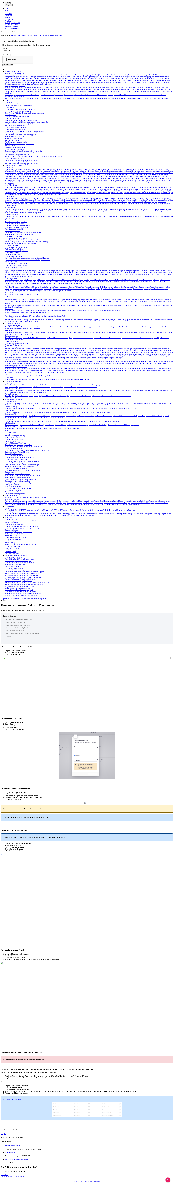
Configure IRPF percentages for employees (98, 82)
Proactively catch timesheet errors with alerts (154, 176)
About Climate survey (36, 416)
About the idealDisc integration (33, 501)
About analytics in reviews (13, 403)
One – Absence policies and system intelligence (20, 109)
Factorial (22, 1176)
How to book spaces (25, 379)
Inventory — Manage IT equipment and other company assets (43, 515)
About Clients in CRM (40, 316)
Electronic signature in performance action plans (153, 332)
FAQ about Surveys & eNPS (26, 417)
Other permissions (65, 387)
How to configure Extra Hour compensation (50, 174)
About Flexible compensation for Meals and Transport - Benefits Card (27, 287)
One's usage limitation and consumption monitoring (21, 153)
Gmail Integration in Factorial (109, 501)
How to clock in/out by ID (69, 169)
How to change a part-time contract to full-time (116, 363)
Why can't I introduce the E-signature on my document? (48, 332)
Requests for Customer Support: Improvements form (21, 575)
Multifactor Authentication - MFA (15, 80)
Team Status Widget (159, 174)
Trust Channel (9, 410)
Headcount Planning (11, 318)
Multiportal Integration (63, 356)
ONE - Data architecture (12, 118)
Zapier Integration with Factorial (15, 503)
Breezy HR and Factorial (116, 503)
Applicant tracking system (13, 347)
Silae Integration (89, 280)
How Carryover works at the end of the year (113, 202)
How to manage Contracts (24, 361)
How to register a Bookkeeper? (93, 272)
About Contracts (10, 361)
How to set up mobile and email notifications (73, 87)
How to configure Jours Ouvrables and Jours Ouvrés (152, 200)
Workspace (8, 298)
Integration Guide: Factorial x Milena (117, 280)
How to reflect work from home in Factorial (73, 178)
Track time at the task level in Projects (17, 263)
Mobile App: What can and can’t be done (71, 82)
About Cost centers (11, 300)
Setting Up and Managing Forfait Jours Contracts (124, 176)
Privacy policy (14, 1176)
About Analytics (109, 396)
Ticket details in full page (13, 546)
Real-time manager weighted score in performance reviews (37, 405)
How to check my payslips (86, 327)
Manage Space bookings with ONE (16, 127)
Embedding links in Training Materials (17, 452)
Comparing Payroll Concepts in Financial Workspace (95, 301)
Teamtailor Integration (101, 503)
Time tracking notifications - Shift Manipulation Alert (21, 526)
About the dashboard (11, 87)
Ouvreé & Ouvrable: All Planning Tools (106, 216)
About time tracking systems (115, 169)
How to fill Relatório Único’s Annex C (17, 443)
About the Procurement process (56, 310)
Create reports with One (77, 396)
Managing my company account (15, 73)
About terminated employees (84, 361)
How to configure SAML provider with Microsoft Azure (148, 75)
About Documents (11, 327)
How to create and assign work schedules (53, 173)
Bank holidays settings (62, 193)
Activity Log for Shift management (29, 213)
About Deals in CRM (25, 316)
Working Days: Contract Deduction (130, 216)
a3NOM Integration (30, 280)
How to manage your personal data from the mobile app (22, 95)
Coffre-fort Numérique (12, 341)
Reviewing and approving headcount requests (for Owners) (102, 320)
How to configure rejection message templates (41, 354)
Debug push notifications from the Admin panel (43, 82)
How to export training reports (14, 439)
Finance (7, 296)
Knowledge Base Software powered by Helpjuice (87, 1181)
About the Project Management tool (16, 222)
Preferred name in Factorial (64, 91)
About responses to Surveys (87, 416)
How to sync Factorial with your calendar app (138, 87)
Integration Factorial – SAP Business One (106, 504)
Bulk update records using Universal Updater (40, 372)
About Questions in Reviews (68, 403)
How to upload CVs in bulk (147, 354)
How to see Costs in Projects (14, 236)
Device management (96, 510)
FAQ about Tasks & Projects (14, 249)
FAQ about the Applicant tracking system (142, 352)
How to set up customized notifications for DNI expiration (27, 392)
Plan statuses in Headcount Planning (26, 321)
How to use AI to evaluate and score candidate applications (75, 354)
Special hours (9, 174)
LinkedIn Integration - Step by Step (81, 504)
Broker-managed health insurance (61, 291)
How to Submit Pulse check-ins (71, 428)
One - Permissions (10, 115)
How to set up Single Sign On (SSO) (87, 75)
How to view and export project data (16, 227)
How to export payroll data (31, 271)
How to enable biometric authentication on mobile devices (34, 89)
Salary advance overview (13, 294)
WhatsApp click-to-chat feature (155, 350)
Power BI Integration (125, 501)
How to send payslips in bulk (69, 327)
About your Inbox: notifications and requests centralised (105, 87)
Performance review (11, 401)
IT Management (10, 506)
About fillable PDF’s (29, 338)
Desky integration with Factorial (157, 503)
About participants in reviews (49, 403)
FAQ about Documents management (129, 327)
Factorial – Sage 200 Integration (153, 280)
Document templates (11, 336)
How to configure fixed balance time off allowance (94, 198)
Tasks (6, 374)
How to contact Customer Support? (22, 35)
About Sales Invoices (11, 316)
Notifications (9, 517)
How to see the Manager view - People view (19, 234)
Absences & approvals (12, 185)
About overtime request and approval (146, 171)
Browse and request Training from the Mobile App (21, 479)
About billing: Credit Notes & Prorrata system (19, 559)
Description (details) (8, 55)
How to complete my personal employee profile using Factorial (39, 87)
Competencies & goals (12, 407)
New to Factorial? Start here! (14, 71)
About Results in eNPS (129, 416)
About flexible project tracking (14, 229)
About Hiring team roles (78, 356)
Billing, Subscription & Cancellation (16, 555)
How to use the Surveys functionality (16, 416)
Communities (9, 419)
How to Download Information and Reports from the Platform (118, 98)
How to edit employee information (137, 80)
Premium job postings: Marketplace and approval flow (126, 356)
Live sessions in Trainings (13, 490)
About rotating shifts (109, 209)
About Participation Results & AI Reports (48, 428)
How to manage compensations (97, 271)
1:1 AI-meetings (10, 423)
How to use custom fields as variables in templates (23, 633)
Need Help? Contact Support (14, 568)
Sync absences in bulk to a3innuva (109, 281)
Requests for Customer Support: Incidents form (20, 579)
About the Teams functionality (29, 368)
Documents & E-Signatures (13, 323)
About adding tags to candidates (102, 350)
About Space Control (11, 379)
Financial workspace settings (45, 301)
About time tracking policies (14, 169)
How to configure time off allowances (65, 198)
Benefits (7, 285)
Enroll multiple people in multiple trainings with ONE (22, 160)
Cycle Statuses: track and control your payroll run (27, 272)
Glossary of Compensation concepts (32, 274)
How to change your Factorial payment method (20, 562)
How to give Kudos (11, 432)
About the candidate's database (14, 349)
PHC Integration (99, 280)
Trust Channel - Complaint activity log (99, 412)
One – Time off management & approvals (18, 111)
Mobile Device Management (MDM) (45, 510)
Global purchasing (122, 510)
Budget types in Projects (12, 254)
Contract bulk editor (63, 363)
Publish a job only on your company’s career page (107, 358)
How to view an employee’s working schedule (40, 91)
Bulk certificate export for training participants (19, 466)
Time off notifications (11, 519)
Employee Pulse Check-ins (13, 426)
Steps (9, 636)
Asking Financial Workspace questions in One (126, 301)
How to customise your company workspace (116, 77)
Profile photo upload (79, 91)
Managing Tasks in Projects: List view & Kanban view (22, 240)
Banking (22, 312)
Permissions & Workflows (13, 381)
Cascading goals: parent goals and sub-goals (122, 408)
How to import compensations (50, 271)
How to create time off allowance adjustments (152, 187)
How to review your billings (14, 557)
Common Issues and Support (151, 305)
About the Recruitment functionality (36, 349)
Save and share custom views (122, 82)
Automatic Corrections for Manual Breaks (45, 178)
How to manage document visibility (153, 327)
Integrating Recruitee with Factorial (135, 503)
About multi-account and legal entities (132, 78)
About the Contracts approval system (44, 361)
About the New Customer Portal (15, 564)
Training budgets (10, 472)
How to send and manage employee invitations (83, 98)
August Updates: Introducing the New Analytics (54, 396)
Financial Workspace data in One (15, 129)
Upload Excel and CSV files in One (16, 149)
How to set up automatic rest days (29, 211)
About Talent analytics (125, 403)
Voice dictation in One (12, 140)
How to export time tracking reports (28, 173)
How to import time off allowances (124, 200)
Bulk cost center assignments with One (17, 155)
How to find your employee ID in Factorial (66, 89)
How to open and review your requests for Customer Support (24, 572)
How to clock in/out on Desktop (50, 171)
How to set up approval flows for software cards (30, 310)
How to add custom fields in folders (18, 625)
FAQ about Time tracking (74, 173)
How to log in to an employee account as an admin (89, 78)
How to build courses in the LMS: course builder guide (22, 461)
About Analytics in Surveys (105, 416)
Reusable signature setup (25, 334)
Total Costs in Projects (12, 252)
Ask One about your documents (15, 126)
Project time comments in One (14, 158)
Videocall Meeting (73, 425)
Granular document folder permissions (66, 385)
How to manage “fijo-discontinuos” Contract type (157, 361)
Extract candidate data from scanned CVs (47, 358)
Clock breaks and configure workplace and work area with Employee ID (131, 182)
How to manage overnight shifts (157, 209)
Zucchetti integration (76, 280)
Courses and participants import (15, 463)
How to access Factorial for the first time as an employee (105, 91)
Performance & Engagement (14, 399)
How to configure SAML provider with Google (114, 75)
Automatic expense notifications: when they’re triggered (22, 528)
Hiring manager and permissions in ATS (135, 349)
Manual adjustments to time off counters (86, 202)
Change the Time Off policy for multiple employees (124, 203)
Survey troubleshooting (55, 417)
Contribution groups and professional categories (67, 370)
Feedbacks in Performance (96, 405)
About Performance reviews (108, 403)
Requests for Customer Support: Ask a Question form (22, 573)
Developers (131, 510)
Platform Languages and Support (57, 98)
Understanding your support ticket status (17, 588)
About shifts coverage (67, 211)
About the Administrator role (44, 385)
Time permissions (10, 387)
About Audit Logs (76, 77)
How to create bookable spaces (42, 379)
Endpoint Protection (109, 510)
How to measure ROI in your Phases (16, 256)
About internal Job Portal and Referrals (109, 349)
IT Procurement (28, 510)
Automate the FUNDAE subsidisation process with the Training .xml (27, 450)
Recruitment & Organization (14, 345)
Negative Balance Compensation (51, 180)
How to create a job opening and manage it (64, 350)
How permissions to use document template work (84, 338)
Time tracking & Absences (13, 165)
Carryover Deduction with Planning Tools (59, 216)
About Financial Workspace (26, 300)
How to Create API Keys (62, 77)
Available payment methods (13, 566)
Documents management (13, 325)
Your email (5, 48)
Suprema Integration (50, 501)
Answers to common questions (14, 97)
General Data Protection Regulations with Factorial (129, 350)
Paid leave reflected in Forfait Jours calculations (25, 180)
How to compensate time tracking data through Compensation (63, 272)
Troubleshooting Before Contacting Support (19, 590)
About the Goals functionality (14, 408)
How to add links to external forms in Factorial (153, 98)
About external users (28, 385)
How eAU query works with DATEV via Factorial (46, 283)
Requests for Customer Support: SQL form (18, 581)
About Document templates (13, 338)
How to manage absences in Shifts (135, 211)
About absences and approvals (14, 187)
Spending (8, 303)
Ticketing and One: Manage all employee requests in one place (25, 131)
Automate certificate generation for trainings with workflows (24, 446)
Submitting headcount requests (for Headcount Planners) (65, 320)
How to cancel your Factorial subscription (18, 561)
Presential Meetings (61, 425)
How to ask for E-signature (89, 332)
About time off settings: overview (15, 198)
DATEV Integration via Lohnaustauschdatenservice (53, 280)
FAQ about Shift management (49, 211)
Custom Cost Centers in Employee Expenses (22, 301)
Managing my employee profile (15, 86)
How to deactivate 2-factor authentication (40, 80)
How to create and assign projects (15, 223)
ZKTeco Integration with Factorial (68, 501)
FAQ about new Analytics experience (26, 396)
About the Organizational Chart (49, 368)
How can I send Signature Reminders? (125, 332)
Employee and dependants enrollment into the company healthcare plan (75, 289)
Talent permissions (39, 387)
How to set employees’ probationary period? (109, 368)
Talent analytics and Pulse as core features (145, 403)
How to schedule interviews (18, 354)
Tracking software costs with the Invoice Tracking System (85, 310)
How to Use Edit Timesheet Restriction (96, 174)
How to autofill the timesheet (108, 173)
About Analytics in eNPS (146, 416)
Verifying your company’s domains (143, 82)
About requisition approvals (86, 352)
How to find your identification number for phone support (23, 593)
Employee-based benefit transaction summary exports (115, 289)
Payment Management (12, 312)
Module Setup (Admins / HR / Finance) (33, 305)
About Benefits (115, 287)
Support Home (5, 599)
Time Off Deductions (11, 214)
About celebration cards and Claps (29, 421)
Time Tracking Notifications (14, 524)
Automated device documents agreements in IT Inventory (104, 514)
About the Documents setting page (107, 327)
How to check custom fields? (15, 631)
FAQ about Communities (62, 421)
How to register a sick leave (113, 193)
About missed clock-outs (91, 173)
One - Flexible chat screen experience (17, 116)
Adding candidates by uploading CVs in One (19, 144)
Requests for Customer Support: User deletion (19, 586)
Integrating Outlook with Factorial (143, 501)
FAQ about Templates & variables (57, 338)
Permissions (8, 383)
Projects (7, 220)
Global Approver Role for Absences (112, 191)
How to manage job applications (45, 356)
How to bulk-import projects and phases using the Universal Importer (27, 258)
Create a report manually (123, 396)
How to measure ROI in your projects (17, 247)
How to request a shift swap (115, 211)
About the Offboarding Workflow (84, 390)
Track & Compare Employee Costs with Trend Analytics (123, 300)
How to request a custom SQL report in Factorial (20, 591)
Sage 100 (161, 281)
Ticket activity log (10, 550)
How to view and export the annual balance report (90, 211)
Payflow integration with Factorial (36, 503)
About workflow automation (64, 390)
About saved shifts (122, 209)
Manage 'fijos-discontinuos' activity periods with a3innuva (139, 281)
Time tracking (9, 167)
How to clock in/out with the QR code (27, 171)
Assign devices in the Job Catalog (45, 514)
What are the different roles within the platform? (138, 368)
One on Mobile (9, 107)
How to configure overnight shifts (24, 174)
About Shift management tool (33, 209)
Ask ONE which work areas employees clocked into (21, 164)
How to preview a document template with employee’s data (141, 338)
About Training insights (12, 437)
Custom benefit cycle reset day (42, 289)
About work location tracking (51, 169)
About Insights (9, 396)
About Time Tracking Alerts (14, 533)
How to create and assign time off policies (39, 198)
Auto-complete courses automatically (16, 459)
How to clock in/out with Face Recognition (92, 169)
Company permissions (52, 387)
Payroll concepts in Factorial (14, 271)
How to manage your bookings (62, 379)
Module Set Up (44, 312)
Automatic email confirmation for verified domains (156, 91)
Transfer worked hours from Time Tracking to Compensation (137, 272)
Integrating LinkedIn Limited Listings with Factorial (76, 503)
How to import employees (61, 80)
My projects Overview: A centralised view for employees (23, 232)
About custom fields (158, 77)
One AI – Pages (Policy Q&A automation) (18, 106)
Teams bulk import (45, 370)
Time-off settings (10, 196)
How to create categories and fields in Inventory (78, 515)
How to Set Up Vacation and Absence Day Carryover (42, 202)
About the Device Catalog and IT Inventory (146, 514)
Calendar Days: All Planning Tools (35, 216)
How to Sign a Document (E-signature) (17, 332)
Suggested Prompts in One (13, 138)
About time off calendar (115, 189)
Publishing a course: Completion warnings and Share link (23, 475)
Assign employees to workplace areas (145, 370)
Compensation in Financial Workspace (92, 300)
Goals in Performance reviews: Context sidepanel (72, 405)
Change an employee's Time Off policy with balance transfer (89, 203)
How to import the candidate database (65, 352)
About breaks (65, 171)
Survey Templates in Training (14, 456)
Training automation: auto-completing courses (19, 457)
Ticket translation (10, 552)
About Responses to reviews (31, 403)
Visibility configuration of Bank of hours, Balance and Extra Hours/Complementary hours (79, 182)
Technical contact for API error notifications (19, 84)
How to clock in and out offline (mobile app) (36, 182)
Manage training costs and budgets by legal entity (20, 483)
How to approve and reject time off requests (123, 187)
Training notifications (11, 530)
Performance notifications (13, 539)
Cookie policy (5, 1176)
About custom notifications (13, 390)
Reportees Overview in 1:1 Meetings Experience (123, 425)
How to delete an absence (78, 193)
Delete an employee (138, 363)
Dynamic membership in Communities (107, 421)
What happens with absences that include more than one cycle (60, 200)
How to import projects (12, 231)
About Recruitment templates (71, 349)
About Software (10, 310)
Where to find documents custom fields (19, 619)
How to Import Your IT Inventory (24, 514)
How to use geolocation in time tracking (137, 169)
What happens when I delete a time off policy (26, 200)
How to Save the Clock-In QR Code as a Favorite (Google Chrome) (131, 174)
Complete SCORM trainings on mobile (17, 481)
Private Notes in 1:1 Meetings (98, 425)
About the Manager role (67, 368)
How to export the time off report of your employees (91, 189)
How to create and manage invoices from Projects (20, 243)
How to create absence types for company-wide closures (62, 191)
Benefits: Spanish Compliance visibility (17, 291)
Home (7, 8)
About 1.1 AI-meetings (12, 425)
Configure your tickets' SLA (14, 553)
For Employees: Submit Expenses (89, 305)
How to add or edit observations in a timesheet (54, 176)
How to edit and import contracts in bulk (106, 361)
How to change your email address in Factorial (146, 89)
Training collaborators (12, 485)
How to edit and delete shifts (93, 209)
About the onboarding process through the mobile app (58, 95)
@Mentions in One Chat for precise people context (21, 120)
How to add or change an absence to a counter (40, 193)
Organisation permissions (24, 387)
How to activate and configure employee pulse (19, 428)
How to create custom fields (15, 622)
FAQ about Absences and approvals (152, 189)
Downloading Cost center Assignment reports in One (21, 133)
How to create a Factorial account (64, 75)
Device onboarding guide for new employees (71, 514)
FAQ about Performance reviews (88, 403)
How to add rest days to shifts (137, 209)
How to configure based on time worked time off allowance (130, 198)
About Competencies (30, 408)
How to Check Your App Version (102, 95)
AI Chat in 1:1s (49, 425)
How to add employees (33, 78)
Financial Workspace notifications (15, 537)
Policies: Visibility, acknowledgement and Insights (21, 544)
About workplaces (19, 78)
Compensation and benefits (13, 267)
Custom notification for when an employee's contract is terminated (137, 390)
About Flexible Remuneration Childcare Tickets (65, 287)
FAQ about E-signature (105, 332)
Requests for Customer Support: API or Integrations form (23, 577)
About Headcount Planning (13, 320)
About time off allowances (132, 189)
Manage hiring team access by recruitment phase (75, 358)
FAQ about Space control (80, 379)
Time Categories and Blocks (139, 178)
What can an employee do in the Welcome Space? (86, 80)
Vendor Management (32, 312)
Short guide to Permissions (13, 385)
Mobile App (8, 93)
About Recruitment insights (129, 354)
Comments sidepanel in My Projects (16, 251)
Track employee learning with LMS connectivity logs (22, 465)
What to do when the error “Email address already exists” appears (25, 98)
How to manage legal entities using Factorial (48, 35)
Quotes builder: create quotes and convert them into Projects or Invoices (27, 260)
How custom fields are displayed (17, 628)
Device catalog (127, 514)
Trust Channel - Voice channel (77, 412)
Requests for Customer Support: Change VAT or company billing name (27, 582)
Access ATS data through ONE (154, 356)
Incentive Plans (161, 274)
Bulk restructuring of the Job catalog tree (120, 370)
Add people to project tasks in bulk (16, 265)
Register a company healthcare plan (21, 289)
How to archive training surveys (15, 494)
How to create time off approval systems (96, 187)
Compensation (9, 269)
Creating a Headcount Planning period (35, 320)
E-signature (8, 330)
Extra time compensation (126, 173)
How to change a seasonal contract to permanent (85, 363)
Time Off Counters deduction (14, 216)
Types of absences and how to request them (136, 193)
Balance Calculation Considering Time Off (18, 178)
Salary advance (9, 292)
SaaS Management (63, 510)
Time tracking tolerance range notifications (18, 532)
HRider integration (54, 503)
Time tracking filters (68, 180)
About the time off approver (74, 187)
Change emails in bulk (161, 82)
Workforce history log (73, 300)
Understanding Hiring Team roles (28, 370)
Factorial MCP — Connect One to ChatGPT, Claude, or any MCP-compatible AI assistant (33, 156)
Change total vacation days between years (141, 202)
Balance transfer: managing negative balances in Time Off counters (109, 178)
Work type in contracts (28, 365)
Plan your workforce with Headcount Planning (157, 301)
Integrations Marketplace (13, 499)
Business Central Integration (14, 504)
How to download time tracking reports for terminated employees (96, 180)
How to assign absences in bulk (91, 191)
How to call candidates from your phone (107, 354)
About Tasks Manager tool (41, 376)
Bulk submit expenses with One (15, 147)
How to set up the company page (140, 77)
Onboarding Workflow (47, 390)
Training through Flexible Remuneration (151, 287)
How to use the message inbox (20, 350)
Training (7, 434)
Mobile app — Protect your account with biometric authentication (145, 95)
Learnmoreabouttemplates (12, 1099)
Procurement (9, 309)
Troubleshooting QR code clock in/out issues (131, 180)
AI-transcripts (83, 425)
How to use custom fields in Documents (46, 327)
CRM (6, 314)
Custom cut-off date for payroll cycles (110, 274)
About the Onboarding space (44, 352)
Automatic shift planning (154, 211)
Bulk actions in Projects (12, 262)
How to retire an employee (131, 91)
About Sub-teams (60, 372)
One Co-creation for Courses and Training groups (20, 135)
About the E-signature (73, 332)
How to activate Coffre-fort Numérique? (17, 343)
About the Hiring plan (55, 349)
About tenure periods (87, 200)
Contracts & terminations (13, 359)
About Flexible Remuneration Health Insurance (95, 287)
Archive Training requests (13, 486)
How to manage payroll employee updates (73, 271)
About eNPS (118, 416)
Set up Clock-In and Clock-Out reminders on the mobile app (89, 176)
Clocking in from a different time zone (158, 180)
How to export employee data (92, 77)
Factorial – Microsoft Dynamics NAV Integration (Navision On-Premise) (46, 504)
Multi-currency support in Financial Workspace (50, 300)
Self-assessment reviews (113, 405)
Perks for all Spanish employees (40, 291)
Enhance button (10, 145)
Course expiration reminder (13, 448)
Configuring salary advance (30, 294)
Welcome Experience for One (14, 136)
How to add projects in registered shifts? (17, 225)
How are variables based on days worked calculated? (139, 274)
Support (7, 10)
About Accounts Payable (112, 310)
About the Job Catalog (12, 368)
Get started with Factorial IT (14, 510)
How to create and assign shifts (74, 209)
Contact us (4, 1175)
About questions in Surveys (69, 416)
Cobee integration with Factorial (89, 501)
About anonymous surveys (51, 416)
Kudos (7, 430)
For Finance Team (136, 305)
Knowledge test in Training (13, 454)
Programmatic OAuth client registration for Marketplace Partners (25, 497)
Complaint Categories (60, 412)
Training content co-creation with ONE (17, 468)
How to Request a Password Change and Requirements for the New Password (105, 89)
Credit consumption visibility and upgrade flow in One (22, 124)
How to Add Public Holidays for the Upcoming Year (27, 191)
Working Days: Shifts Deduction (152, 216)
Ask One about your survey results (16, 142)
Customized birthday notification (105, 390)
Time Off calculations (66, 202)
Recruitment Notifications (13, 535)
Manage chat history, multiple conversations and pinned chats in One (26, 122)
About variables (41, 338)
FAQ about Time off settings (103, 200)
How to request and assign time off (54, 187)
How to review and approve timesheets (82, 171)
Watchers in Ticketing (12, 548)
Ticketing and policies (12, 541)
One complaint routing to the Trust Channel (18, 162)
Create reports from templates (94, 396)
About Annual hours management (130, 361)
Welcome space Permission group (89, 385)
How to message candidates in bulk (98, 356)
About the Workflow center (31, 390)
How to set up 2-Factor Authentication (157, 78)
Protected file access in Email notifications (27, 329)
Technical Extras (17, 307)
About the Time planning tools (14, 209)
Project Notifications (11, 523)
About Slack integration (162, 501)
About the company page (26, 352)
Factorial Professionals (110, 272)
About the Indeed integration (14, 501)
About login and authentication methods (41, 77)
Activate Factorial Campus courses (16, 492)
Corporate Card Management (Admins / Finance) (62, 305)
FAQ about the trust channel (30, 412)
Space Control (9, 378)
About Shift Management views (54, 209)
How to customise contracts (13, 363)
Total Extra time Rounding (13, 182)
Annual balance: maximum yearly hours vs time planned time (153, 173)
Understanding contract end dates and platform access (40, 363)
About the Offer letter (85, 350)
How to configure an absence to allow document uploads (51, 203)
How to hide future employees (84, 368)
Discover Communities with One (15, 104)
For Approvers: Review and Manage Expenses (115, 305)
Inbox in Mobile (119, 95)
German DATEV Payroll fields (72, 283)
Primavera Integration (136, 280)
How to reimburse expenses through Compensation (124, 271)
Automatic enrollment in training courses (18, 488)
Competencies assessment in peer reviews (77, 408)
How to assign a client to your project (17, 238)
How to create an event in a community (82, 421)
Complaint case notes (46, 412)
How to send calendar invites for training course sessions (23, 470)
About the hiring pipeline (89, 349)
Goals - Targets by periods (99, 408)
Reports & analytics (11, 394)
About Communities (46, 421)
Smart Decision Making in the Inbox (113, 80)
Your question (6, 50)
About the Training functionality (15, 436)
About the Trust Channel (13, 412)
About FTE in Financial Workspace (66, 301)
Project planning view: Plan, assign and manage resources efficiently (26, 242)
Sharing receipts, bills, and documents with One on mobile (23, 151)
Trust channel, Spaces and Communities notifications (21, 521)
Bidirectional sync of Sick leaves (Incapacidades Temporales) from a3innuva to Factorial (70, 281)
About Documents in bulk (25, 327)
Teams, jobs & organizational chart (16, 367)
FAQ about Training (11, 441)
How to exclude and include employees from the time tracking (114, 171)
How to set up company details (43, 75)
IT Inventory (9, 512)
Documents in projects (12, 245)
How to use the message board (40, 350)
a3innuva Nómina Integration (14, 280)
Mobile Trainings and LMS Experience (17, 474)
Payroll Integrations (11, 278)
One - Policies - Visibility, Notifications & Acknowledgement (24, 113)
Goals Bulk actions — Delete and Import (51, 408)
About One (8, 102)
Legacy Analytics (10, 397)
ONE (6, 100)
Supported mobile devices (83, 95)
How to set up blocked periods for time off (60, 189)
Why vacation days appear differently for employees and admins (40, 194)
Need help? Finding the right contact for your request (21, 595)
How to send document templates (110, 338)
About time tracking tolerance (32, 169)
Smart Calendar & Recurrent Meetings (32, 425)
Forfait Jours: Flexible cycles (23, 203)
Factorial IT (8, 508)
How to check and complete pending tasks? (18, 376)
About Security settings (112, 78)
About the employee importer (42, 84)
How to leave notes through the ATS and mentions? (112, 352)
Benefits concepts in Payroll (129, 287)
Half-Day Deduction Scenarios (83, 216)
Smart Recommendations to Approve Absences (139, 191)
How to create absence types (34, 187)
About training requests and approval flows (18, 445)
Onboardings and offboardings (79, 510)
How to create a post (11, 421)
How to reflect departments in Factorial (94, 370)
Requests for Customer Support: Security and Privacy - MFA (24, 584)
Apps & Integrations (11, 495)
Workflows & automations (13, 388)
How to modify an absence (95, 193)
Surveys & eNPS (10, 414)
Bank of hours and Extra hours (74, 174)
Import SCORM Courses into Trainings (17, 477)
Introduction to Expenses (13, 305)
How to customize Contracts (65, 361)
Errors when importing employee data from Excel (56, 78)
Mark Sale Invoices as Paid (56, 316)
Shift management (10, 207)
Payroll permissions (77, 387)
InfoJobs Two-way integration (129, 504)
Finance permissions (90, 387)
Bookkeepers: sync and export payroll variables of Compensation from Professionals (71, 274)
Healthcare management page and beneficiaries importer (150, 289)
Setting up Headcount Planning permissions (135, 320)
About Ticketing (10, 543)
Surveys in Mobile (41, 417)
